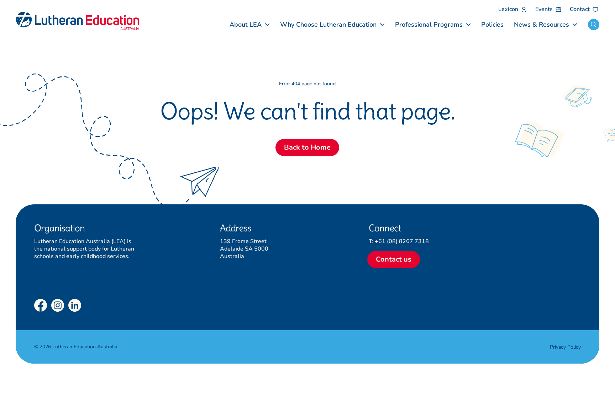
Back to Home (307, 147)
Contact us (393, 259)
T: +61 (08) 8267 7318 (399, 241)
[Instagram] (57, 305)
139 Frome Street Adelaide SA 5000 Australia (244, 248)
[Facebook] (40, 305)
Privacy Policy (565, 347)
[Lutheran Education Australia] (78, 21)
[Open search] (593, 24)
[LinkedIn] (74, 305)
